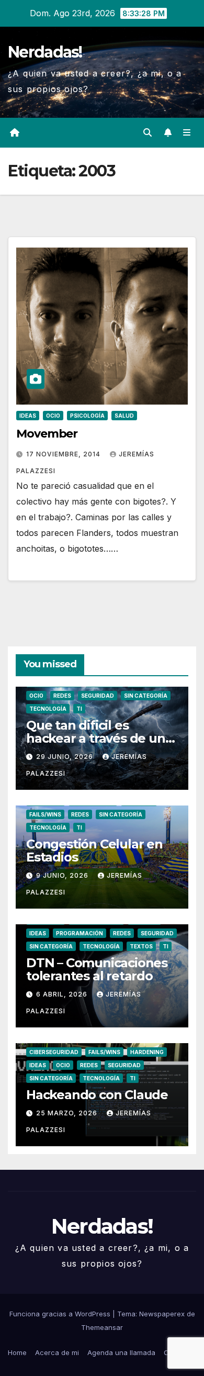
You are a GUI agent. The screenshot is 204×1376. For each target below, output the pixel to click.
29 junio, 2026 (65, 756)
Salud (124, 415)
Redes (62, 695)
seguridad (97, 695)
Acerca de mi (57, 1352)
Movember (46, 434)
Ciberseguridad (53, 1052)
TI (79, 709)
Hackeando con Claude (97, 1094)
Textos (141, 946)
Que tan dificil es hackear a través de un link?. (95, 738)
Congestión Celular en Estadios (94, 850)
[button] (147, 132)
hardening (147, 1052)
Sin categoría (145, 695)
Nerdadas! (45, 52)
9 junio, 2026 (63, 875)
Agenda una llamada (121, 1352)
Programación (79, 933)
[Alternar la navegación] (187, 133)
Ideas (27, 415)
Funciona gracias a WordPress (60, 1314)
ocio (53, 415)
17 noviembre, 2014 (64, 454)
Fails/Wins (45, 814)
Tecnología (47, 709)
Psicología (87, 415)
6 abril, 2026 (62, 994)
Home (17, 1352)
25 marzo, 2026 (67, 1113)
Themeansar (102, 1327)
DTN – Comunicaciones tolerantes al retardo (96, 969)
